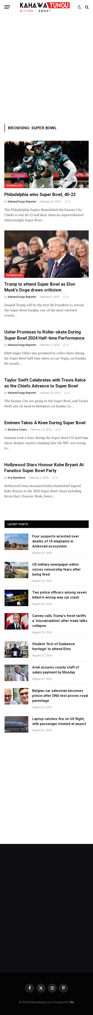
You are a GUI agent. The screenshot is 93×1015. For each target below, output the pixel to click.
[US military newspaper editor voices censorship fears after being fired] (16, 570)
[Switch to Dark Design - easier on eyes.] (79, 7)
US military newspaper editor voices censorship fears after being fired (56, 569)
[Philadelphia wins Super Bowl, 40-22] (46, 164)
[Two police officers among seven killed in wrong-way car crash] (16, 598)
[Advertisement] (46, 68)
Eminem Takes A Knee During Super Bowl (44, 422)
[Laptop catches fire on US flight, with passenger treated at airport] (16, 724)
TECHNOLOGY (14, 185)
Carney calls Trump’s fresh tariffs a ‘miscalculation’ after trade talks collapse (59, 621)
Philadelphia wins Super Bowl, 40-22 (39, 194)
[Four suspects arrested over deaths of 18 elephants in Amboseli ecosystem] (16, 542)
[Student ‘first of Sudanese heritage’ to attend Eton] (16, 649)
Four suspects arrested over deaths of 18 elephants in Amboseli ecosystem (55, 541)
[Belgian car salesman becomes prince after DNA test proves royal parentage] (16, 696)
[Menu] (7, 7)
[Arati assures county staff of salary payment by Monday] (16, 673)
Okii (71, 1002)
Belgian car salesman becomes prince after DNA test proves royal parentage (60, 696)
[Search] (86, 7)
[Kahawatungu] (44, 7)
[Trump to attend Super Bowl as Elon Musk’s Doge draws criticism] (46, 254)
